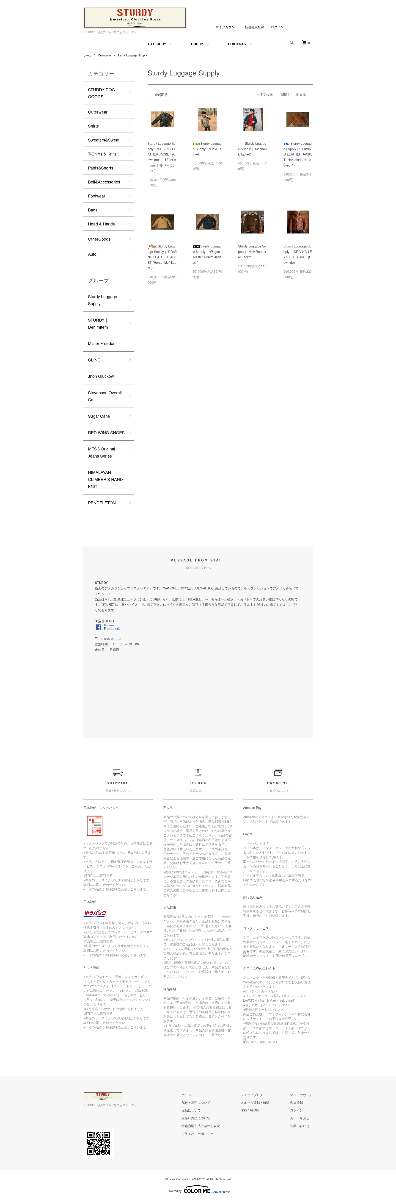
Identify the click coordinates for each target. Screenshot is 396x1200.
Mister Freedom (102, 343)
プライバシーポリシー (198, 1133)
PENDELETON (102, 503)
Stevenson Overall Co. (105, 396)
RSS (244, 1110)
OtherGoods (99, 239)
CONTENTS (237, 44)
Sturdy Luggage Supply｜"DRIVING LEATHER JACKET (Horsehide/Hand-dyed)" (297, 154)
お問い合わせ (299, 1125)
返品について (191, 1110)
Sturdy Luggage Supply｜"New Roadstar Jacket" (252, 251)
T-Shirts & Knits (102, 154)
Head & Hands (101, 224)
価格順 (284, 94)
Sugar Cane (99, 416)
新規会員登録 (254, 27)
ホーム (87, 55)
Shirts (93, 126)
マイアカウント (226, 27)
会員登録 (296, 1102)
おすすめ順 (265, 94)
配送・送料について (196, 1102)
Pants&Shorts (100, 168)
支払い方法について (196, 1118)
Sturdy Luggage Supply (132, 55)
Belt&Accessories (104, 182)
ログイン (277, 27)
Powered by (174, 1191)
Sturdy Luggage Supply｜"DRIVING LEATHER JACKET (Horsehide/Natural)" (162, 257)
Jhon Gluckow (101, 376)
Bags (92, 210)
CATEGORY (157, 44)
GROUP (197, 44)
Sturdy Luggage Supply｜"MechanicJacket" (252, 149)
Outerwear (104, 55)
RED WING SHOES (106, 432)
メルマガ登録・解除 (255, 1102)
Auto (92, 254)
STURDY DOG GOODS (101, 93)
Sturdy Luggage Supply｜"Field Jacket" (207, 149)
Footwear (96, 196)
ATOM (254, 1110)
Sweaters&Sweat (103, 140)
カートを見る (299, 1118)
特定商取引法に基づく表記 (201, 1125)
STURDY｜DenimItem (98, 323)
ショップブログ (252, 1094)
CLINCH (95, 360)
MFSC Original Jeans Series (101, 452)
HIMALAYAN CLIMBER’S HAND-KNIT (106, 479)
